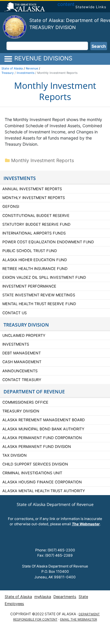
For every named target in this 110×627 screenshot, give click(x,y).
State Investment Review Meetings (38, 295)
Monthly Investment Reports (42, 160)
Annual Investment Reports (32, 189)
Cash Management (21, 362)
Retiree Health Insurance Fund (34, 268)
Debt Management (21, 353)
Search (99, 46)
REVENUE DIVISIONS (42, 58)
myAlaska (42, 596)
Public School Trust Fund (29, 251)
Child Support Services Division (35, 464)
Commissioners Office (25, 402)
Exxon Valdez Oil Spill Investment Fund (44, 277)
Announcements (20, 371)
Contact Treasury (21, 380)
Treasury (7, 72)
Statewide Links (90, 7)
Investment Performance (29, 286)
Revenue (32, 68)
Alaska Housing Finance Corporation (42, 482)
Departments (64, 596)
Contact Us (14, 313)
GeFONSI (10, 206)
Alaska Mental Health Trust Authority (43, 491)
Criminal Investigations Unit (32, 473)
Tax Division (14, 455)
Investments (25, 72)
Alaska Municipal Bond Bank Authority (43, 429)
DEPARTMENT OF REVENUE (34, 391)
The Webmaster (86, 524)
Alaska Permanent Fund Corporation (42, 438)
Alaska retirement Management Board (43, 420)
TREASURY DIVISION (26, 325)
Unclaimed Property (23, 335)
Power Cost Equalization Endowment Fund (48, 242)
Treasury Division (52, 27)
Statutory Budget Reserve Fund (36, 224)
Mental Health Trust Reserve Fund (39, 304)
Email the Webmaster (78, 619)
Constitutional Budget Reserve (36, 215)
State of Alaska (25, 7)
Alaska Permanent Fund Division (36, 446)
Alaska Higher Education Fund (34, 260)
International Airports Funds (34, 233)
